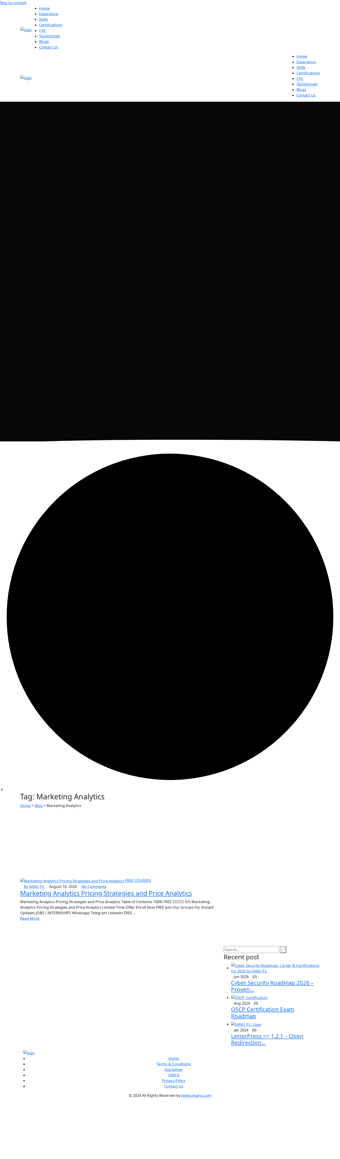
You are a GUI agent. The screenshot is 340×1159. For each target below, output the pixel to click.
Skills (43, 19)
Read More (29, 918)
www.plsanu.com (196, 1095)
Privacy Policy (173, 1080)
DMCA (173, 1075)
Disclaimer (173, 1069)
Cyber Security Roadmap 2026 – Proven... (272, 986)
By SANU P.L (34, 886)
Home (44, 8)
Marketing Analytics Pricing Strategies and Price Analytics (106, 893)
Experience (48, 13)
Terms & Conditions (174, 1064)
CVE (42, 30)
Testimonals (49, 36)
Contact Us (48, 47)
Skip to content (13, 2)
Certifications (50, 25)
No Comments (94, 886)
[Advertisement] (170, 843)
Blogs (44, 41)
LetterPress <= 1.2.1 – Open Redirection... (267, 1039)
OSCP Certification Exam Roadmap (262, 1012)
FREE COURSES (138, 880)
